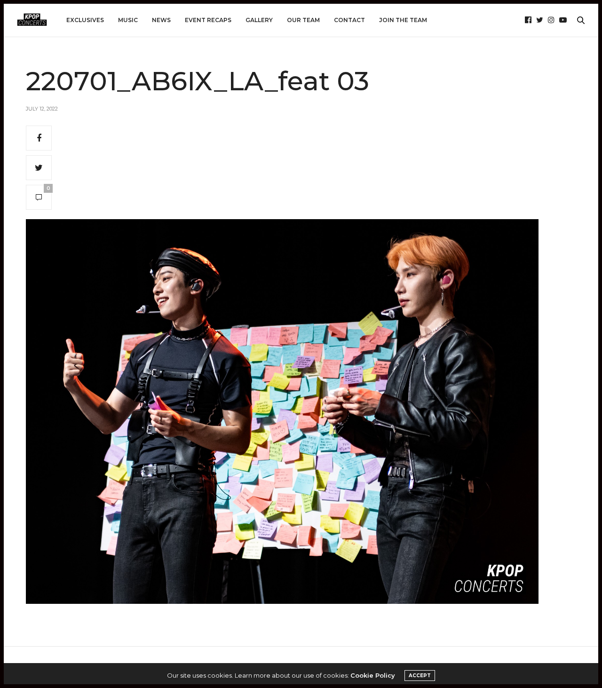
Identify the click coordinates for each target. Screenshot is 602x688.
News (161, 20)
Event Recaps (208, 20)
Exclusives (85, 20)
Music (128, 20)
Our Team (303, 20)
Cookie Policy (372, 675)
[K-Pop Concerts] (32, 20)
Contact (349, 20)
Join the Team (403, 20)
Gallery (259, 20)
